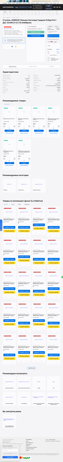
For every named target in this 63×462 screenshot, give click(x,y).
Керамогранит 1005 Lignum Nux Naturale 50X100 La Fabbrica (8, 251)
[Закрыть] (18, 445)
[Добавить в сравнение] (6, 168)
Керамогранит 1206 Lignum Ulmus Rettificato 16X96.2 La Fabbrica (39, 347)
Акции (29, 3)
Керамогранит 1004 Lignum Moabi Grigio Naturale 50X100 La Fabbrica (54, 219)
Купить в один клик (9, 133)
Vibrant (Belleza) (24, 403)
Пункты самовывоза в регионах (31, 447)
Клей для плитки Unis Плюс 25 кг (9, 118)
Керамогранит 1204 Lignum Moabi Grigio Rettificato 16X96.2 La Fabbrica (53, 315)
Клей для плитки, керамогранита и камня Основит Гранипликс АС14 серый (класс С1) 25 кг (24, 151)
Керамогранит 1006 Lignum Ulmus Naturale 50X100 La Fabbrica (24, 251)
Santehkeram (8, 7)
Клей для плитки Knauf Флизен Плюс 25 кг (23, 119)
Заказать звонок (48, 8)
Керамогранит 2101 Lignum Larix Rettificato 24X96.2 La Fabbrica (9, 283)
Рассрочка (33, 3)
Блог (58, 3)
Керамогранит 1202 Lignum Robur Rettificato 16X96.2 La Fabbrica (24, 347)
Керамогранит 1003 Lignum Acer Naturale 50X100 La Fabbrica (9, 219)
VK (12, 47)
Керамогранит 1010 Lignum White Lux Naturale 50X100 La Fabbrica (38, 251)
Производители (28, 444)
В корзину (9, 130)
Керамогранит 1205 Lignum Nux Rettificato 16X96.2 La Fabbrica (8, 347)
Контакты (24, 3)
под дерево (18, 30)
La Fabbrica (57, 51)
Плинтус (12, 204)
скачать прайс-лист (7, 442)
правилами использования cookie (51, 454)
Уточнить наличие (35, 35)
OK (16, 47)
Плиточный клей (7, 104)
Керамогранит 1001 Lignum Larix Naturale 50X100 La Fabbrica (38, 219)
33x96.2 (9, 34)
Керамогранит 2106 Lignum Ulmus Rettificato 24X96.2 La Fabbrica (9, 315)
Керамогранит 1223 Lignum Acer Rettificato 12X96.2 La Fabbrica (53, 347)
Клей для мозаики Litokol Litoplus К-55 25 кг (38, 119)
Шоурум (41, 3)
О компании (5, 3)
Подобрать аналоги (36, 32)
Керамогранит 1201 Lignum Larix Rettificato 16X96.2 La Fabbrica (38, 315)
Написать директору (29, 442)
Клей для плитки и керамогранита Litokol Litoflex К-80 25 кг (53, 119)
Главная (4, 17)
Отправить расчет (48, 6)
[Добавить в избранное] (12, 168)
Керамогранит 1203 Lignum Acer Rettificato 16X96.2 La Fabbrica (23, 315)
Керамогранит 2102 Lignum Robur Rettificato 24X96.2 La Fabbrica (53, 283)
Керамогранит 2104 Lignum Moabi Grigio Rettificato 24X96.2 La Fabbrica (24, 283)
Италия (21, 34)
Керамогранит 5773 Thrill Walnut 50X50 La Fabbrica (53, 404)
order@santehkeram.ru (38, 5)
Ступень (19, 204)
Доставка (9, 3)
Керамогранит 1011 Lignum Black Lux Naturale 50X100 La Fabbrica (23, 219)
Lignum (58, 49)
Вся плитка (6, 204)
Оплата (13, 3)
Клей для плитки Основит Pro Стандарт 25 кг (8, 151)
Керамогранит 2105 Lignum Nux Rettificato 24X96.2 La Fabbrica (38, 283)
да (9, 30)
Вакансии (37, 3)
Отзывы (54, 3)
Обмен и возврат (19, 3)
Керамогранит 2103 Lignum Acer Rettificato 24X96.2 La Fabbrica (53, 251)
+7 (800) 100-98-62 (38, 7)
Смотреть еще (31, 368)
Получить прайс (10, 457)
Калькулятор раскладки (30, 448)
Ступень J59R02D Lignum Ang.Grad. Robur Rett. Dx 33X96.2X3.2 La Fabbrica (9, 426)
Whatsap (62, 277)
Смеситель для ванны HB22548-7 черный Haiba (39, 404)
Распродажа (46, 3)
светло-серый (16, 34)
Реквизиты (28, 445)
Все (10, 11)
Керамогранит (8, 17)
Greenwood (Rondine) (9, 403)
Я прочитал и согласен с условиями (10, 453)
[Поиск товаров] (30, 7)
